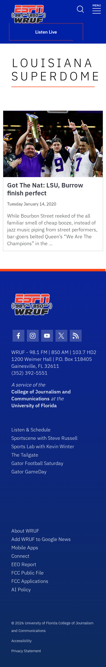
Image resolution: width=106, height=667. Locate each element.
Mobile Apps (24, 547)
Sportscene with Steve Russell (44, 438)
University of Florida (34, 405)
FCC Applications (29, 581)
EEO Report (23, 564)
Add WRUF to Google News (41, 539)
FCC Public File (27, 572)
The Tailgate (24, 454)
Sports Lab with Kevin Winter (42, 446)
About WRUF (25, 530)
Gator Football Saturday (37, 463)
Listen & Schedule (31, 429)
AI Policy (21, 589)
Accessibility (21, 640)
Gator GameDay (29, 471)
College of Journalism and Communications (41, 395)
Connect (20, 556)
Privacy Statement (26, 650)
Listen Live (46, 32)
